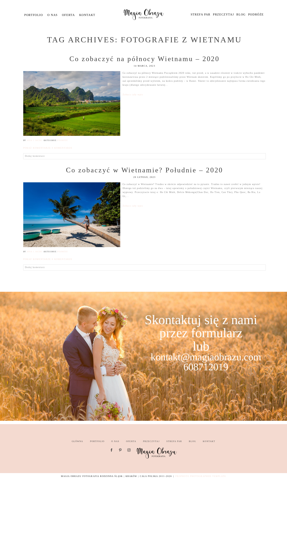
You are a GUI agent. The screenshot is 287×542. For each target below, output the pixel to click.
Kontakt (87, 15)
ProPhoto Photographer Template (200, 476)
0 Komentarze (47, 148)
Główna (77, 441)
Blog (240, 14)
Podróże (256, 14)
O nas (52, 15)
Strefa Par (200, 14)
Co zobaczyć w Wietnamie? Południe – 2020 (144, 170)
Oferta (68, 15)
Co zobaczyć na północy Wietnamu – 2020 (144, 59)
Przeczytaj (223, 14)
